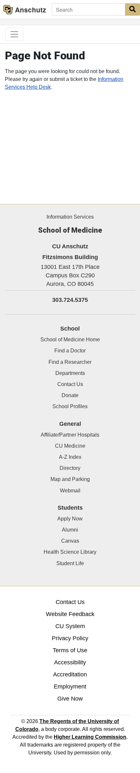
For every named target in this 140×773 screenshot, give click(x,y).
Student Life (70, 563)
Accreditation (70, 674)
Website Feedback (70, 614)
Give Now (70, 698)
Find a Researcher (70, 362)
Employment (70, 686)
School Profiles (70, 406)
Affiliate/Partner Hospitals (70, 435)
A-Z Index (70, 457)
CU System (70, 626)
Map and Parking (70, 479)
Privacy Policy (70, 638)
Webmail (70, 490)
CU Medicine (70, 446)
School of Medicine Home (70, 339)
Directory (70, 468)
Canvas (70, 541)
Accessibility (70, 662)
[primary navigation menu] (14, 34)
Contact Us (70, 384)
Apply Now (70, 518)
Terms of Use (70, 650)
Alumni (70, 530)
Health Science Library (70, 552)
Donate (70, 395)
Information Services (70, 217)
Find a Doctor (70, 350)
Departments (70, 373)
